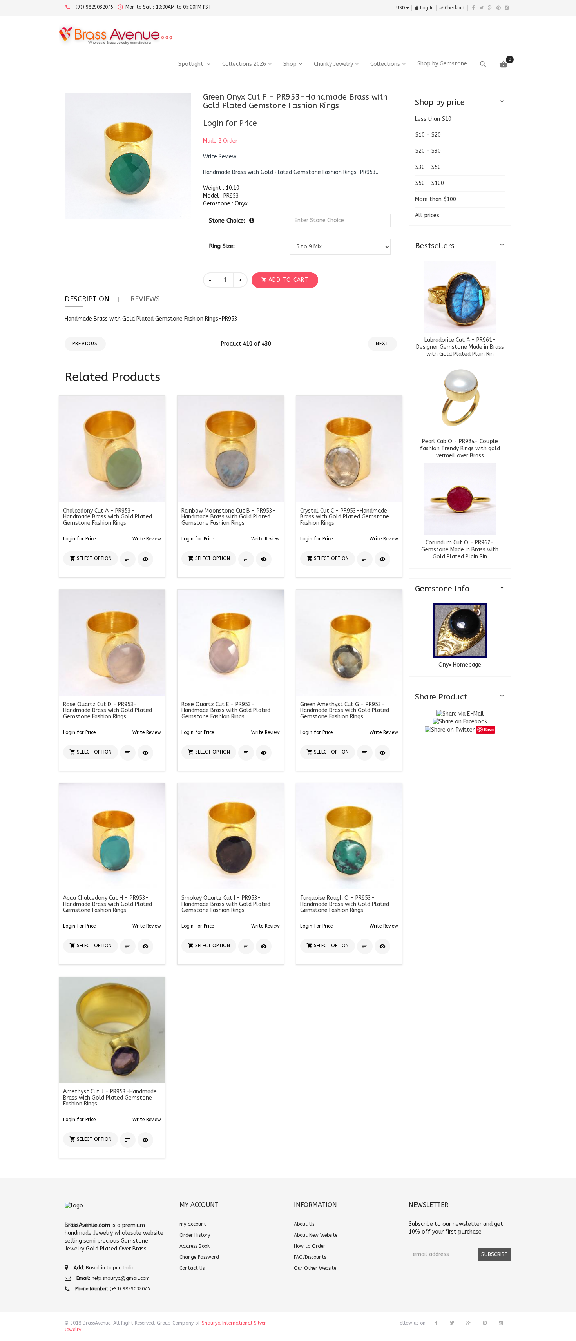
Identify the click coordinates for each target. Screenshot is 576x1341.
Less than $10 (433, 119)
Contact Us (192, 1268)
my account (192, 1224)
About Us (304, 1224)
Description (87, 299)
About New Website (315, 1235)
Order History (194, 1235)
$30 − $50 (428, 167)
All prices (427, 215)
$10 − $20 (428, 135)
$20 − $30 (428, 151)
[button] (219, 156)
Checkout (452, 8)
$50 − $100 (429, 183)
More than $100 (435, 199)
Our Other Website (315, 1268)
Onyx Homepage (459, 664)
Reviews (145, 299)
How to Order (309, 1246)
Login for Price (230, 123)
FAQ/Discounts (310, 1257)
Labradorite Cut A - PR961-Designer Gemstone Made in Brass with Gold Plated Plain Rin (460, 347)
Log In (424, 8)
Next (382, 343)
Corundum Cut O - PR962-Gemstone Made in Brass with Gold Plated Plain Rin (459, 549)
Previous (85, 343)
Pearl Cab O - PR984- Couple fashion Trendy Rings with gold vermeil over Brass (460, 448)
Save (489, 729)
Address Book (194, 1246)
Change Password (199, 1257)
